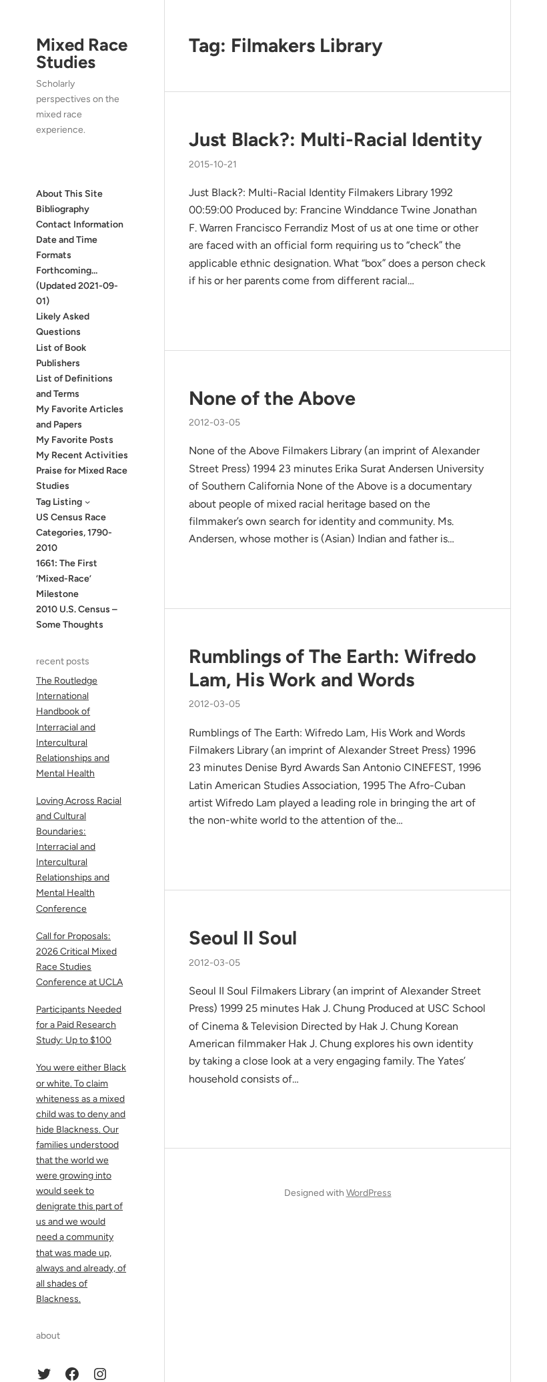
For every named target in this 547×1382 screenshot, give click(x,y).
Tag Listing (59, 502)
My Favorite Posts (74, 440)
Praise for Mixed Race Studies (81, 478)
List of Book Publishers (61, 355)
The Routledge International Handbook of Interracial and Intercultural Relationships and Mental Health (72, 727)
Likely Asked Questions (62, 324)
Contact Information (79, 224)
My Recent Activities (82, 455)
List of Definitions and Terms (74, 386)
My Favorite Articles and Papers (79, 417)
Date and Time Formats (66, 247)
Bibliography (62, 209)
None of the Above (272, 398)
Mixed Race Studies (81, 53)
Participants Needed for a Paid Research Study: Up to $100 (78, 1025)
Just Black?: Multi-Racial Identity (335, 139)
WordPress (369, 1193)
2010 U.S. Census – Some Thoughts (76, 617)
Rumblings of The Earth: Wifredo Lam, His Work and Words (332, 668)
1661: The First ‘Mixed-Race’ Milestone (66, 579)
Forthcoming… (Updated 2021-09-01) (77, 286)
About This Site (69, 193)
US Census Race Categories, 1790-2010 (74, 533)
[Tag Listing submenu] (87, 501)
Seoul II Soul (243, 937)
